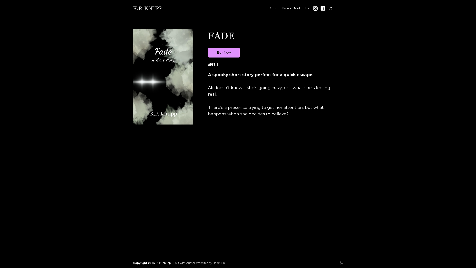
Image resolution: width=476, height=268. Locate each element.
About (274, 8)
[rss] (341, 263)
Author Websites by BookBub (205, 263)
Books (286, 8)
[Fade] (163, 77)
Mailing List (302, 8)
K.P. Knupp (147, 8)
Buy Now (224, 52)
